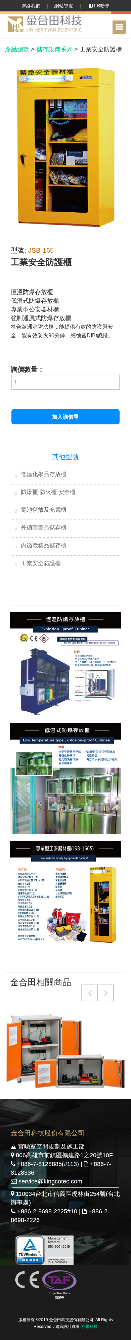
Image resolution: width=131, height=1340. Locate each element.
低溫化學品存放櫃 (44, 474)
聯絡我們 (30, 5)
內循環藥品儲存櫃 (44, 545)
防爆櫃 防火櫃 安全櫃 (48, 492)
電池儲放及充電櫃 (44, 510)
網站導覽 (63, 5)
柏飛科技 (90, 1326)
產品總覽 (17, 49)
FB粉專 (101, 5)
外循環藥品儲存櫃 (44, 528)
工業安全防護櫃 (41, 563)
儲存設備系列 (54, 49)
